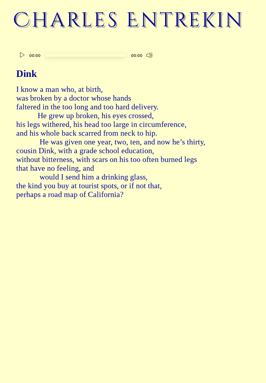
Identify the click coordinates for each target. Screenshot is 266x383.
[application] (86, 56)
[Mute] (149, 55)
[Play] (22, 55)
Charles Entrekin (128, 20)
